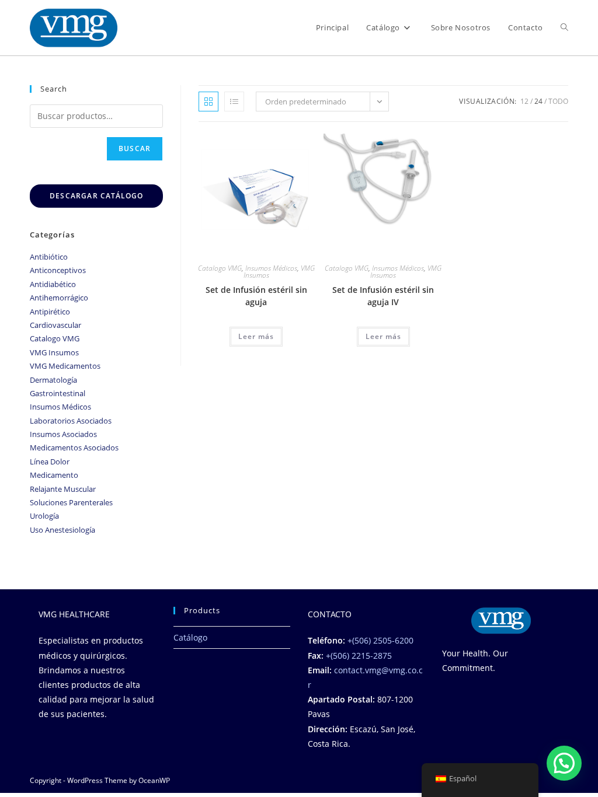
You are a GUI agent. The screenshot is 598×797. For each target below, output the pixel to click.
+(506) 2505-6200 (380, 640)
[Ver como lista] (234, 101)
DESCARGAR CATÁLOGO (97, 196)
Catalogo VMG (220, 268)
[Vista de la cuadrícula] (208, 101)
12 (524, 101)
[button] (564, 763)
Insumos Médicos (271, 268)
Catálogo (190, 637)
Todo (558, 101)
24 (538, 101)
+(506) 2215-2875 (359, 655)
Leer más (256, 336)
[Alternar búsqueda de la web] (564, 27)
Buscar (135, 148)
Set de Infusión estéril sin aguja (256, 295)
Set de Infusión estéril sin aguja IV (383, 295)
